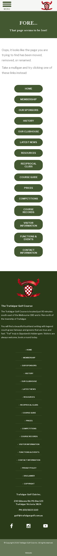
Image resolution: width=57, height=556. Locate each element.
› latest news (28, 389)
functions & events (28, 238)
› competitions (28, 428)
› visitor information (28, 444)
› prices (29, 421)
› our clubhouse (28, 381)
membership (28, 99)
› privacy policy (28, 468)
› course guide (28, 413)
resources (28, 153)
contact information (28, 251)
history (28, 120)
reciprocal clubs (28, 165)
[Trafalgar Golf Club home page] (28, 288)
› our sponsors (28, 365)
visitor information (28, 224)
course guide (29, 177)
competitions (28, 198)
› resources (28, 397)
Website (28, 553)
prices (28, 188)
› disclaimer (28, 476)
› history (28, 373)
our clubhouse (28, 131)
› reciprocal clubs (28, 405)
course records (28, 211)
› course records (28, 436)
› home (28, 350)
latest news (28, 142)
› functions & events (28, 452)
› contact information (28, 460)
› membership (28, 358)
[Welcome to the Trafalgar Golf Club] (47, 9)
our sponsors (28, 110)
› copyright (28, 484)
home (28, 88)
